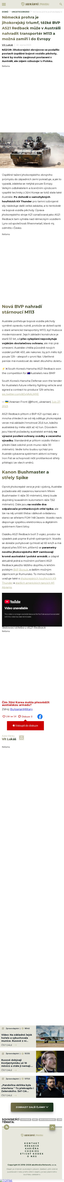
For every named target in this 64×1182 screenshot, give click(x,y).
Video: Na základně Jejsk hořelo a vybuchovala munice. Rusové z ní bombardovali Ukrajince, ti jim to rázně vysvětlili (17, 1040)
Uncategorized (20, 12)
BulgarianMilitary (21, 709)
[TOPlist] (6, 1180)
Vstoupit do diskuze (26, 725)
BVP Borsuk (20, 569)
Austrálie (25, 1119)
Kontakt (32, 1143)
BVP (35, 1119)
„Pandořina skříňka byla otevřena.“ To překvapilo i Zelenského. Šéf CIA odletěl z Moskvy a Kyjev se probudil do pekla (17, 1091)
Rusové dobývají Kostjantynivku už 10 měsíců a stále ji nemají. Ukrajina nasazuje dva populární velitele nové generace (16, 1067)
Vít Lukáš (7, 45)
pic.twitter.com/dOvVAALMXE (20, 394)
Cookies (32, 1151)
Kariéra (32, 1148)
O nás (32, 1156)
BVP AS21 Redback (47, 1119)
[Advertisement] (32, 99)
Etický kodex (32, 1153)
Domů (5, 12)
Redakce (32, 1146)
